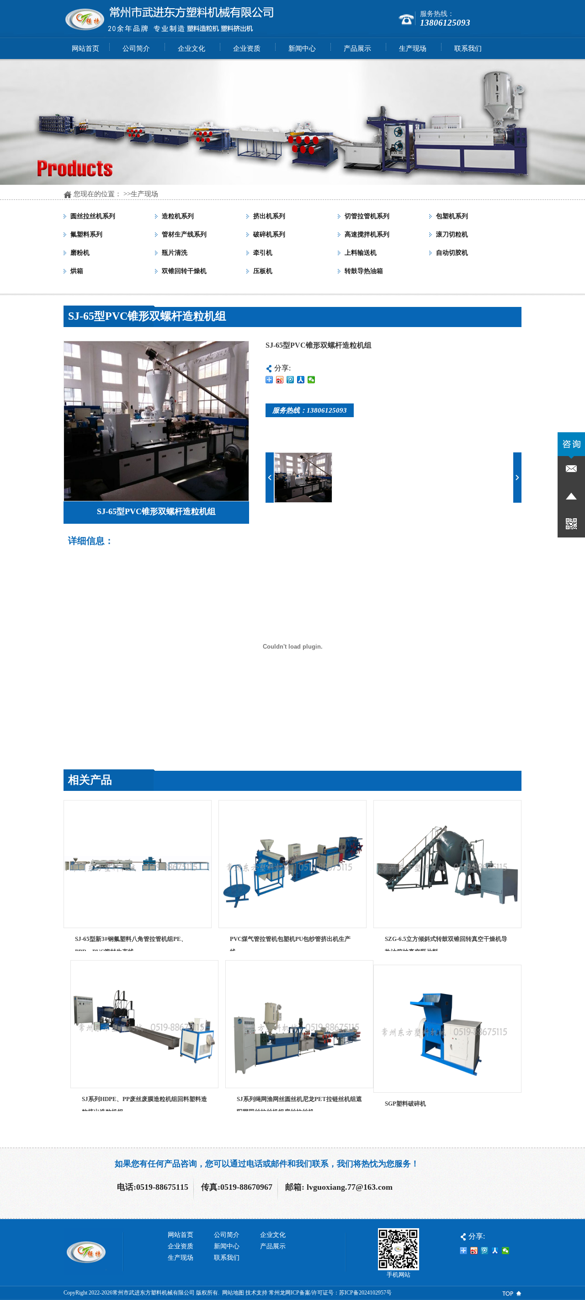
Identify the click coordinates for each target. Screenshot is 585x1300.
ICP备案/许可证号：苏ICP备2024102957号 (341, 1292)
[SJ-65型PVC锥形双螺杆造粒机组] (156, 498)
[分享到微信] (311, 379)
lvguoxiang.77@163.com (350, 1187)
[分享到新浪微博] (280, 379)
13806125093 (445, 22)
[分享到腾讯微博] (290, 379)
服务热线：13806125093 (309, 410)
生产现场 (144, 194)
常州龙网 (280, 1292)
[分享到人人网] (301, 379)
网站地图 (233, 1292)
